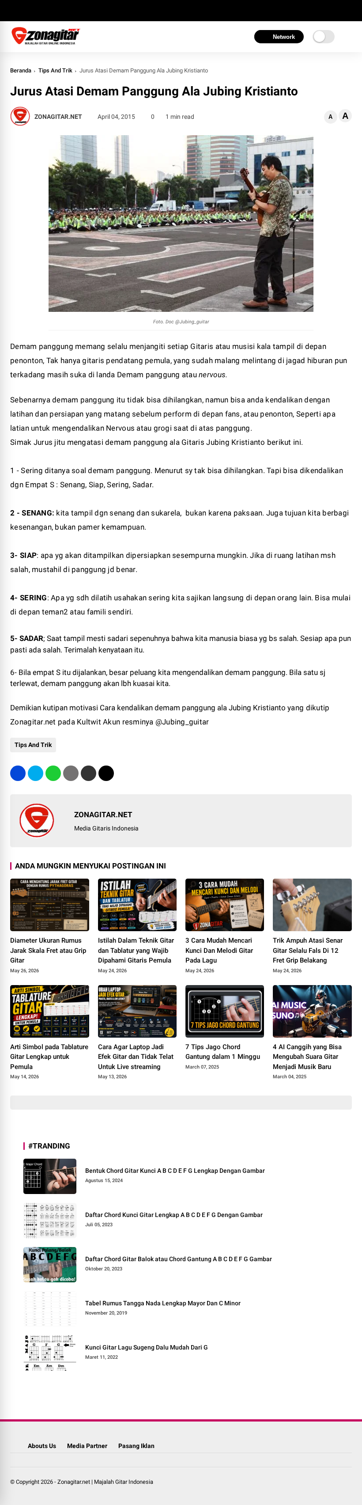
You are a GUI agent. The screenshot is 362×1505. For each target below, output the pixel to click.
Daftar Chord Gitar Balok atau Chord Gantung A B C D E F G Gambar (178, 1258)
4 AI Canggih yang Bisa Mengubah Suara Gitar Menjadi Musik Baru (307, 1057)
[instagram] (41, 10)
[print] (71, 773)
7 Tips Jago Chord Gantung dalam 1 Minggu (222, 1052)
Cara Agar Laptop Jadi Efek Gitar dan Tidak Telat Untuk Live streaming (135, 1057)
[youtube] (54, 10)
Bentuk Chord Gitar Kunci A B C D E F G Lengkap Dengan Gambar (175, 1170)
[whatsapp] (53, 773)
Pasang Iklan (136, 1445)
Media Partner (87, 1445)
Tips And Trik (55, 70)
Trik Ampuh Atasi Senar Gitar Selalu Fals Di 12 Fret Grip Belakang (308, 950)
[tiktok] (67, 10)
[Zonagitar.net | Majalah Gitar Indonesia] (46, 43)
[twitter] (28, 10)
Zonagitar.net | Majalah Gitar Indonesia (105, 1481)
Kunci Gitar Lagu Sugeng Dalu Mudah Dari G (146, 1347)
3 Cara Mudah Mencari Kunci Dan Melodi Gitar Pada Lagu (219, 950)
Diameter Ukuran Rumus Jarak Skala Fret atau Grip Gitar (48, 950)
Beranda (20, 70)
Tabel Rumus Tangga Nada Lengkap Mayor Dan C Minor (163, 1303)
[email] (88, 773)
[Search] (349, 10)
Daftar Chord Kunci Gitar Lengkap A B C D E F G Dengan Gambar (174, 1214)
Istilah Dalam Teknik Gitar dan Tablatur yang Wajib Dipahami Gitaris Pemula (136, 950)
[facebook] (14, 10)
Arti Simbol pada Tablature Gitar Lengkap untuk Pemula (49, 1057)
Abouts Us (42, 1445)
